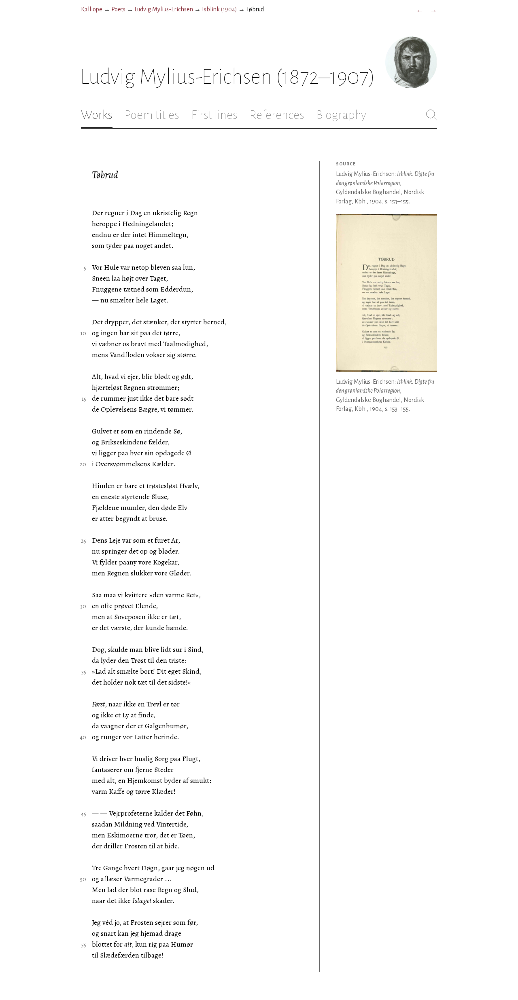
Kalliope (91, 9)
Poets (118, 9)
